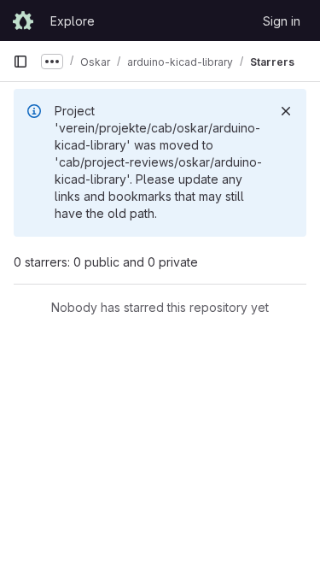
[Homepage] (23, 20)
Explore (72, 21)
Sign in (281, 21)
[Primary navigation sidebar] (20, 61)
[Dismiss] (286, 111)
